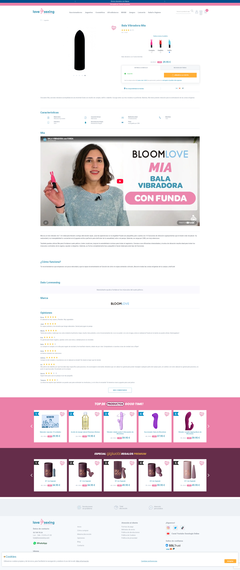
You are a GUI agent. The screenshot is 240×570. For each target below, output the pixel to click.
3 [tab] (79, 76)
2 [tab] (77, 76)
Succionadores (75, 12)
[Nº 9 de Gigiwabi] (85, 470)
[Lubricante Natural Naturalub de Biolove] (120, 420)
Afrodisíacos (112, 12)
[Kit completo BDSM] (190, 420)
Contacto (80, 545)
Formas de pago (127, 527)
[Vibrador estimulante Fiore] (155, 420)
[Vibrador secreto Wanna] (85, 420)
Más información (82, 561)
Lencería (141, 12)
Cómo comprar (82, 530)
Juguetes (89, 12)
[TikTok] (182, 527)
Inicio (79, 527)
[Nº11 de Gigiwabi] (120, 470)
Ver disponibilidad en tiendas (135, 88)
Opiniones (81, 538)
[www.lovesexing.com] (43, 524)
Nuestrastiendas (200, 14)
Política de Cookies (129, 535)
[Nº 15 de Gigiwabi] (190, 470)
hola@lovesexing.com (41, 538)
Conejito (152, 50)
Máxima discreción (84, 534)
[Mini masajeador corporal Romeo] (50, 420)
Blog (79, 542)
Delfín (169, 50)
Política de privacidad (129, 538)
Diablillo (160, 50)
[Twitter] (175, 527)
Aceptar (230, 561)
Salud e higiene (154, 12)
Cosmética (100, 12)
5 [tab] (85, 76)
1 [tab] (74, 76)
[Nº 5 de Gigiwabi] (50, 470)
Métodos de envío (128, 530)
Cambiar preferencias (149, 561)
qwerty (164, 1)
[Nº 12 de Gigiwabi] (155, 470)
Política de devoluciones (131, 532)
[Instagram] (168, 527)
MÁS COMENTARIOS (120, 390)
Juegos (132, 12)
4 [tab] (82, 76)
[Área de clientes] (196, 12)
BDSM (123, 12)
